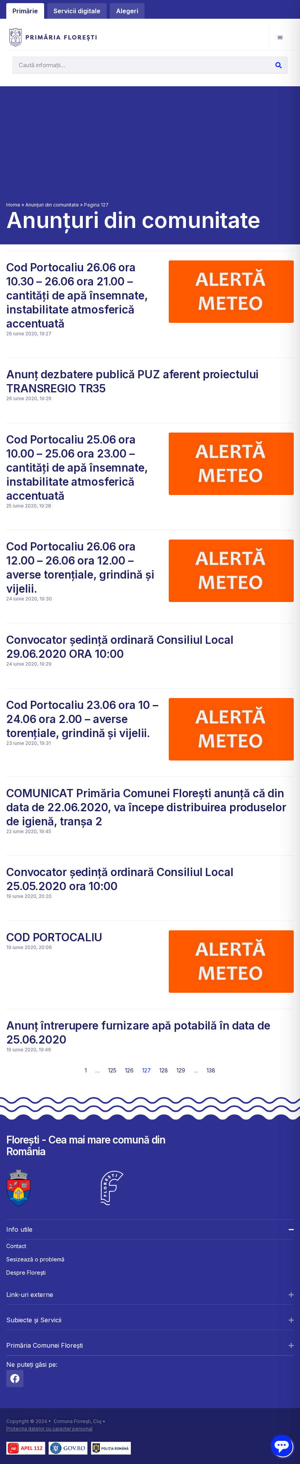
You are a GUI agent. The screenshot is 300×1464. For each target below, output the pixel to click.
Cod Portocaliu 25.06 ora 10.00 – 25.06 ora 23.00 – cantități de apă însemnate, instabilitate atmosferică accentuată (77, 467)
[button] (280, 37)
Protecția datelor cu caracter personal (49, 1429)
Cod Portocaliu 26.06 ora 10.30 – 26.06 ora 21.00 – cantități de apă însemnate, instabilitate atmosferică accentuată (77, 295)
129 (181, 1070)
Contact (16, 1246)
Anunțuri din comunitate (52, 205)
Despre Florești (26, 1272)
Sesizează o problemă (35, 1259)
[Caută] (278, 65)
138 (211, 1070)
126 (129, 1070)
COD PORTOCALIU (54, 937)
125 (112, 1070)
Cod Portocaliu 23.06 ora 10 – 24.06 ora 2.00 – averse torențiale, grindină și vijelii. (82, 719)
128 (163, 1070)
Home (13, 205)
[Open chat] (281, 1445)
